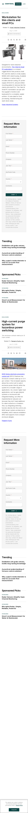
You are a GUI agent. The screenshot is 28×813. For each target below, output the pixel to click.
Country (9, 179)
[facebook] (8, 39)
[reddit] (17, 39)
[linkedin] (11, 39)
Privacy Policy (19, 805)
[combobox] (14, 182)
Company (8, 159)
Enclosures (5, 12)
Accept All (14, 809)
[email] (19, 39)
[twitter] (14, 39)
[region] (14, 806)
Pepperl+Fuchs (7, 420)
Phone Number (10, 153)
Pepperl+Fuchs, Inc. (17, 341)
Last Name (9, 140)
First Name (9, 133)
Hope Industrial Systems (17, 27)
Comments (9, 186)
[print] (25, 39)
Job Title (9, 165)
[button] (3, 4)
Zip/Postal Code (10, 172)
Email (8, 146)
